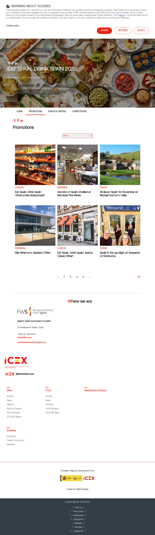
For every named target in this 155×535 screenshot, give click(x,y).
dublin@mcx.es (24, 338)
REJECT (141, 31)
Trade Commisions (15, 441)
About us (78, 507)
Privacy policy (78, 511)
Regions (10, 405)
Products (50, 405)
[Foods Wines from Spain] (79, 310)
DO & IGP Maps (14, 417)
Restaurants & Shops (95, 391)
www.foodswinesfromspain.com (31, 343)
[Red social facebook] (18, 121)
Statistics (11, 445)
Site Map (78, 527)
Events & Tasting (57, 112)
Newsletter (78, 523)
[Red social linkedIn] (21, 121)
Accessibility (78, 531)
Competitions (79, 112)
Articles (10, 396)
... (90, 277)
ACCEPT (104, 31)
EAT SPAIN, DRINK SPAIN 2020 (42, 69)
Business (11, 431)
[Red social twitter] (14, 121)
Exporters (11, 436)
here (121, 15)
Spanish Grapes (14, 409)
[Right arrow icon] (138, 277)
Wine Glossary (13, 413)
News (9, 401)
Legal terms (78, 519)
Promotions (35, 112)
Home (20, 112)
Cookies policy (12, 26)
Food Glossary (52, 409)
